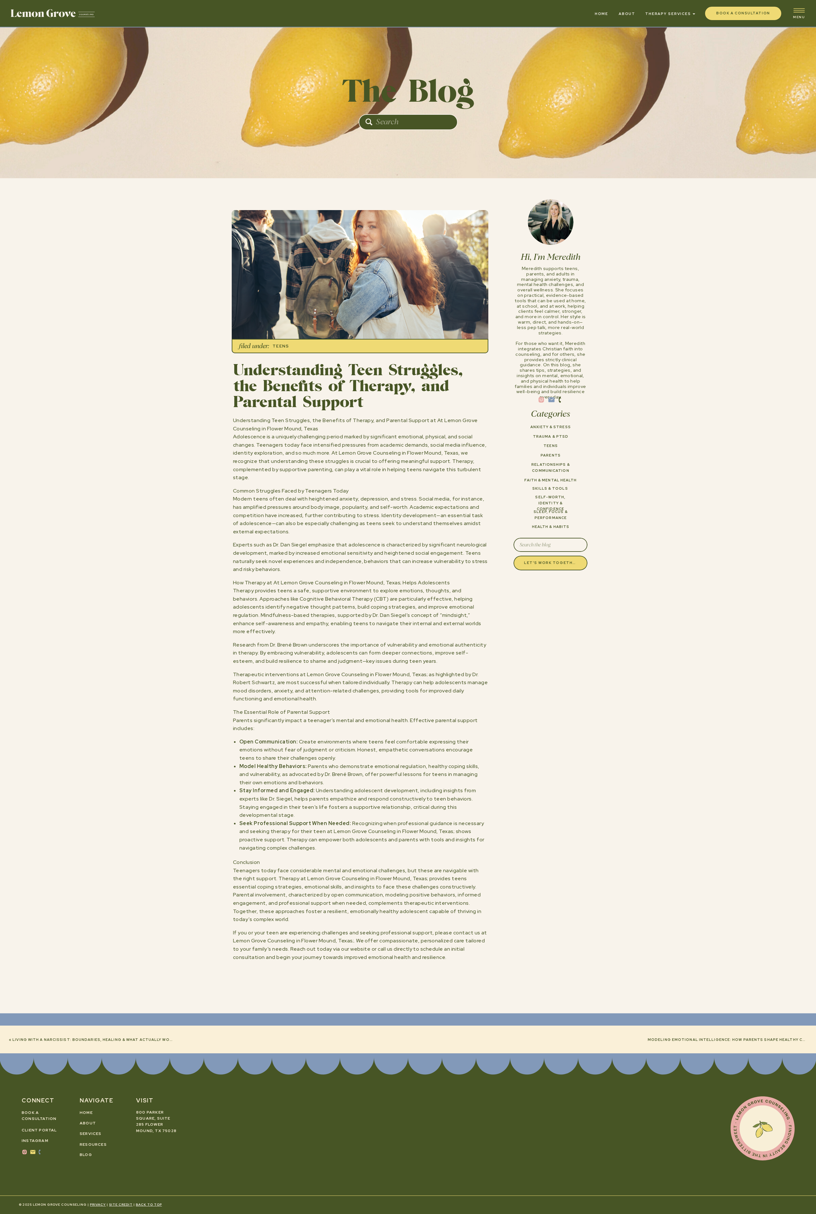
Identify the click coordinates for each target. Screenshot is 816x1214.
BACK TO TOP (149, 1205)
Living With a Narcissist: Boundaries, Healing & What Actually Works (95, 1039)
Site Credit (121, 1205)
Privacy (98, 1205)
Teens (281, 346)
